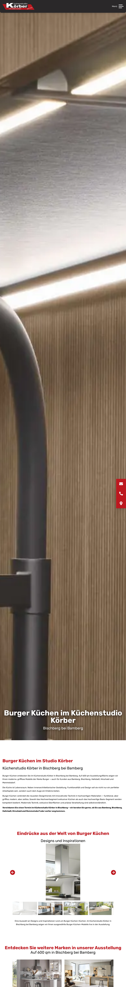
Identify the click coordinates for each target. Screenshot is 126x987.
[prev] (12, 872)
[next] (113, 872)
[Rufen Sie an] (121, 493)
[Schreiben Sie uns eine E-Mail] (121, 484)
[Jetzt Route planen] (121, 503)
